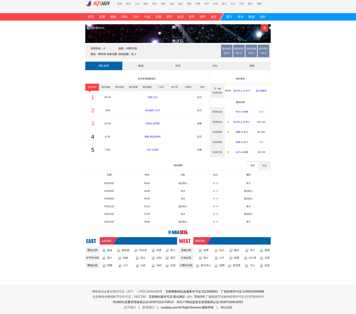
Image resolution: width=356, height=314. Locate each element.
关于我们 (130, 307)
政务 (146, 3)
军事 (198, 3)
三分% (161, 87)
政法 (180, 3)
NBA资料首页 (97, 28)
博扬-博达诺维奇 (152, 136)
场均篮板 (105, 87)
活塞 (267, 257)
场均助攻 (119, 87)
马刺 (158, 265)
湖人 (143, 257)
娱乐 (224, 3)
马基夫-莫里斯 (153, 123)
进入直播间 (261, 90)
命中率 (174, 87)
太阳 (158, 257)
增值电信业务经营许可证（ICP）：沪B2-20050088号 (127, 291)
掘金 (109, 250)
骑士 (206, 257)
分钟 (202, 87)
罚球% (188, 87)
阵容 (178, 65)
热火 (222, 250)
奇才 (248, 90)
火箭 (143, 265)
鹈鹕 (109, 265)
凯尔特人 (237, 90)
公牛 (222, 257)
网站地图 (226, 307)
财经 (207, 3)
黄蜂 (267, 250)
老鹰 (245, 112)
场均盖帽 (147, 87)
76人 (252, 265)
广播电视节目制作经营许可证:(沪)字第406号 (235, 296)
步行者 (252, 257)
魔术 (236, 250)
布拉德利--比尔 (152, 110)
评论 (154, 3)
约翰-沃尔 (152, 97)
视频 (259, 3)
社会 (172, 3)
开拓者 (143, 250)
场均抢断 (133, 87)
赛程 (252, 65)
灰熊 (173, 265)
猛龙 (267, 265)
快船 (125, 257)
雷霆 (158, 250)
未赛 (252, 165)
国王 (173, 257)
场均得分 (92, 87)
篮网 (222, 265)
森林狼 (125, 250)
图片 (250, 3)
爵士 (173, 250)
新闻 (119, 3)
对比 (215, 65)
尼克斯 (236, 265)
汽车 (241, 3)
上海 (137, 3)
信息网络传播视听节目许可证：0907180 (119, 296)
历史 (233, 3)
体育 (215, 3)
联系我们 (148, 307)
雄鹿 (236, 257)
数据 (141, 65)
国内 (163, 3)
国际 (189, 3)
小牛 (125, 265)
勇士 (109, 257)
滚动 (128, 3)
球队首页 (104, 65)
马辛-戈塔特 (153, 149)
